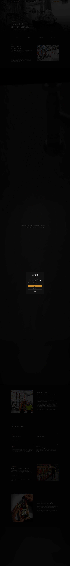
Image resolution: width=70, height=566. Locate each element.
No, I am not (35, 288)
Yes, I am (35, 286)
